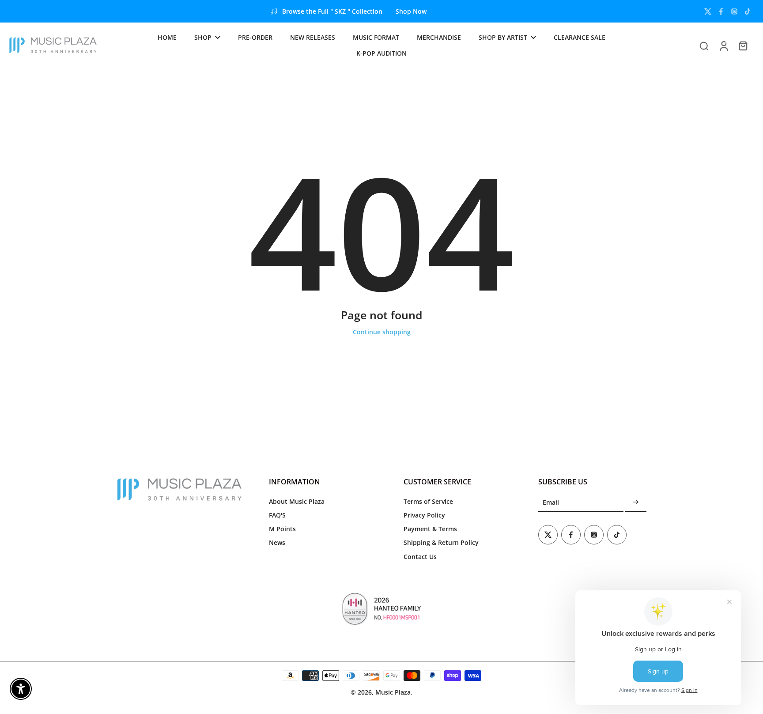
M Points (282, 529)
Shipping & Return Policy (441, 542)
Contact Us (420, 556)
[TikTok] (747, 11)
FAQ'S (277, 515)
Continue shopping (382, 332)
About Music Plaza (297, 501)
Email (551, 502)
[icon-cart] (742, 45)
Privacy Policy (424, 515)
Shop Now (411, 11)
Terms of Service (428, 501)
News (277, 542)
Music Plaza (393, 692)
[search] (704, 45)
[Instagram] (734, 11)
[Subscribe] (635, 503)
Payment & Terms (430, 529)
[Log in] (723, 45)
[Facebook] (721, 11)
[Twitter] (707, 11)
